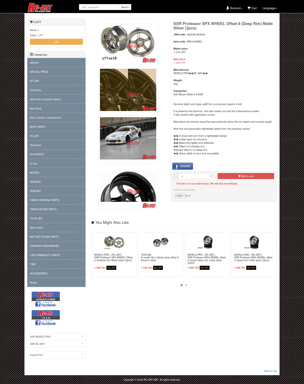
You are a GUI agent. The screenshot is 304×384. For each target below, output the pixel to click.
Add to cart (247, 176)
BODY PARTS (37, 126)
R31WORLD (37, 154)
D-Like (33, 163)
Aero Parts (36, 108)
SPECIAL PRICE (39, 71)
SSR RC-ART (37, 344)
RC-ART (34, 136)
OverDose (35, 145)
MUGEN (34, 172)
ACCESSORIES (38, 273)
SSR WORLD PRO (40, 336)
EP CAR (34, 81)
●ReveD (34, 62)
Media (33, 282)
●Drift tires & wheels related (45, 99)
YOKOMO (35, 191)
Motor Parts (36, 227)
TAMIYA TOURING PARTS (44, 200)
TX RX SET (36, 218)
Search (125, 7)
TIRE (33, 264)
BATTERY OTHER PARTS (44, 236)
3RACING (35, 181)
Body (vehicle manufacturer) (45, 117)
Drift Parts (35, 90)
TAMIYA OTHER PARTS (43, 209)
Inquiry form (36, 355)
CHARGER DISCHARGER (44, 246)
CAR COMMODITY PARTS (45, 255)
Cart (56, 42)
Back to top (270, 371)
